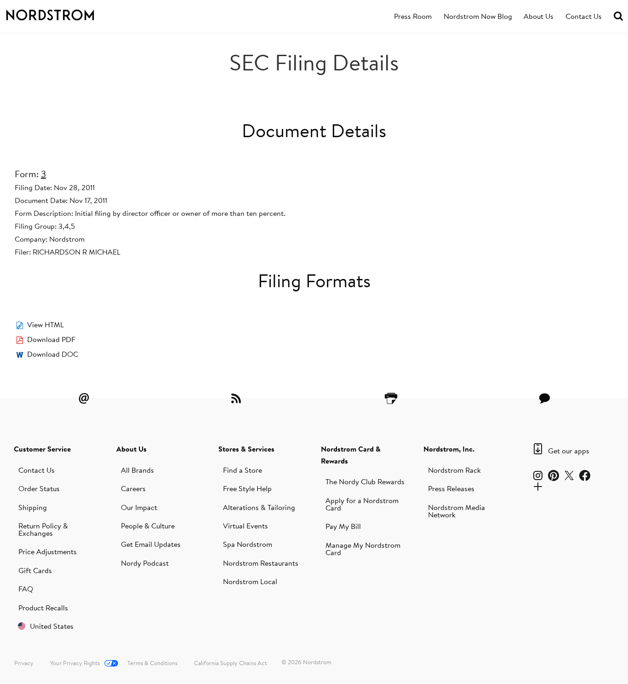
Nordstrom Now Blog (478, 16)
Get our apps (568, 451)
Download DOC (52, 354)
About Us (539, 16)
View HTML (45, 324)
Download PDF (51, 339)
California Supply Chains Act (230, 663)
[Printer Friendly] (391, 398)
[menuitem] (413, 16)
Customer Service (42, 449)
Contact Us (583, 16)
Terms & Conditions (152, 663)
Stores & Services (246, 449)
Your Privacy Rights (75, 663)
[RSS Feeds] (237, 398)
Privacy (24, 663)
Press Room (413, 16)
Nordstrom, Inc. (448, 449)
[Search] (618, 16)
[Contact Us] (544, 398)
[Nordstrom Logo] (63, 13)
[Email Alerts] (83, 398)
